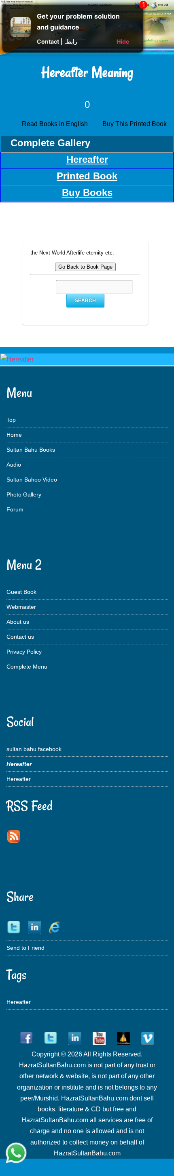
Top (11, 420)
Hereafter (18, 779)
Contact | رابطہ (57, 41)
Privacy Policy (24, 651)
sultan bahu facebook (34, 749)
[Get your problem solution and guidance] (21, 35)
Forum (14, 509)
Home (14, 434)
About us (17, 622)
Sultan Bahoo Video (31, 479)
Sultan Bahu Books (30, 449)
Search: (47, 287)
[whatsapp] (16, 1154)
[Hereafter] (17, 359)
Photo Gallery (23, 494)
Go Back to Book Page (85, 267)
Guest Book (21, 592)
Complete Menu (26, 666)
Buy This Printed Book (135, 123)
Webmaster (21, 607)
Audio (13, 464)
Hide (123, 41)
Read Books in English (56, 123)
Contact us (20, 636)
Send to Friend (25, 948)
